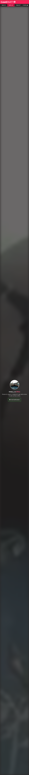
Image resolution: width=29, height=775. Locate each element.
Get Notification (15, 399)
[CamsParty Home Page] (8, 2)
